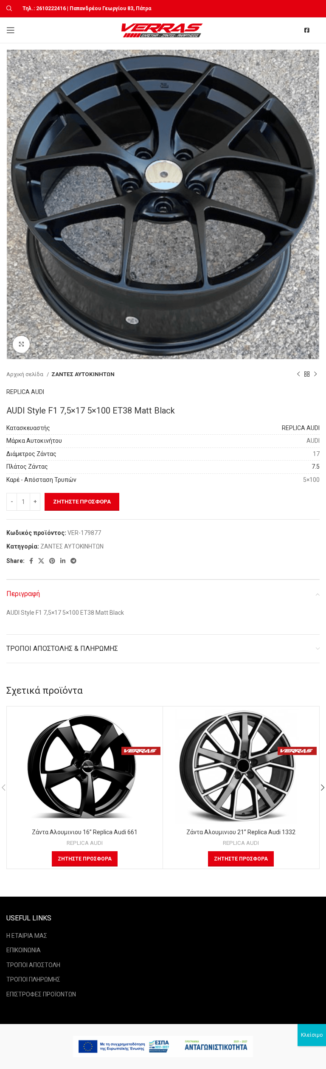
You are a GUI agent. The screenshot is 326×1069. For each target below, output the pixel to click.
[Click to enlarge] (21, 344)
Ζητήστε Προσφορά (82, 501)
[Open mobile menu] (10, 30)
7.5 (316, 466)
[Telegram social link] (73, 560)
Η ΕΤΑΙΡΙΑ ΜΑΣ (26, 935)
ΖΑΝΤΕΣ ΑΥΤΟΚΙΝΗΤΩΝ (83, 374)
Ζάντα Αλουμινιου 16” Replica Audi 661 (85, 832)
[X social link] (41, 560)
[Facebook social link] (31, 560)
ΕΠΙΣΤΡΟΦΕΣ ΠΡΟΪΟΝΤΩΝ (41, 994)
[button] (85, 858)
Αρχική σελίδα (25, 374)
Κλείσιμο (312, 1035)
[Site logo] (163, 29)
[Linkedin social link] (63, 560)
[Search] (8, 8)
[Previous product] (298, 374)
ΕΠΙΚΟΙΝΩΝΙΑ (23, 950)
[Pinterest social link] (52, 560)
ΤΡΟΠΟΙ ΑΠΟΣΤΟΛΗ (33, 965)
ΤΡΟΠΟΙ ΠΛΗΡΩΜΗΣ (33, 979)
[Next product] (315, 374)
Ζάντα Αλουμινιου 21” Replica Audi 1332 (240, 832)
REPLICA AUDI (25, 391)
